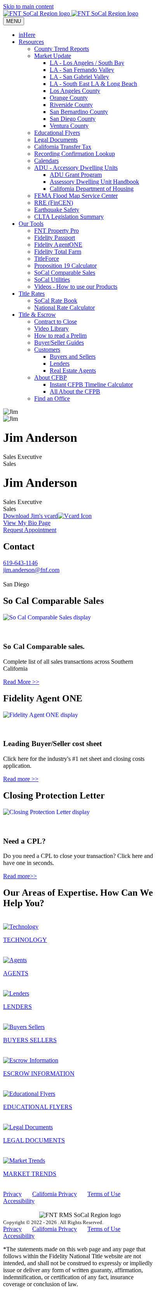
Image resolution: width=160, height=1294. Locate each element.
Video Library (51, 328)
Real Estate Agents (73, 370)
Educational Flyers (57, 132)
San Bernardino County (79, 111)
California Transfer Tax (62, 146)
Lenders (60, 363)
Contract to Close (55, 321)
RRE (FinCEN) (53, 202)
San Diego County (73, 118)
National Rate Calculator (64, 307)
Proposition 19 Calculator (65, 265)
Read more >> (20, 779)
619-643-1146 (20, 563)
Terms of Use (103, 1194)
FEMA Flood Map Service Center (76, 195)
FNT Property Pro (56, 230)
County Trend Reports (61, 48)
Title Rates (32, 293)
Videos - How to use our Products (75, 286)
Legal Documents (56, 139)
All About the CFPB (75, 391)
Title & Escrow (37, 314)
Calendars (46, 160)
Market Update (52, 55)
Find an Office (52, 398)
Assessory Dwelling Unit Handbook (94, 181)
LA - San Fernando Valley (82, 69)
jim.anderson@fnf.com (31, 570)
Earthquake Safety (56, 209)
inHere (27, 34)
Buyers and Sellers (73, 356)
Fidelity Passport (54, 237)
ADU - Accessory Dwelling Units (76, 167)
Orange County (69, 97)
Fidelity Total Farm (57, 251)
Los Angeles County (75, 90)
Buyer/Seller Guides (59, 342)
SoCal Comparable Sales (64, 272)
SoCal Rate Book (55, 300)
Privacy (12, 1194)
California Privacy (54, 1194)
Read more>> (20, 876)
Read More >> (21, 681)
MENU (13, 21)
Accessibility (19, 1201)
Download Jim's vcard (30, 516)
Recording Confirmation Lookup (74, 153)
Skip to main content (28, 6)
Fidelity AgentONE (58, 244)
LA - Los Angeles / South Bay (87, 62)
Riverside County (71, 104)
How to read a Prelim (60, 335)
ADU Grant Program (76, 174)
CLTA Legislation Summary (69, 216)
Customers (47, 349)
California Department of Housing (92, 188)
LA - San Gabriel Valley (79, 76)
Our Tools (31, 223)
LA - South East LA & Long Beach (93, 83)
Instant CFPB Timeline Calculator (91, 384)
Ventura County (69, 125)
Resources (31, 41)
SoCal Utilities (52, 279)
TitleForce (46, 258)
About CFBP (50, 377)
